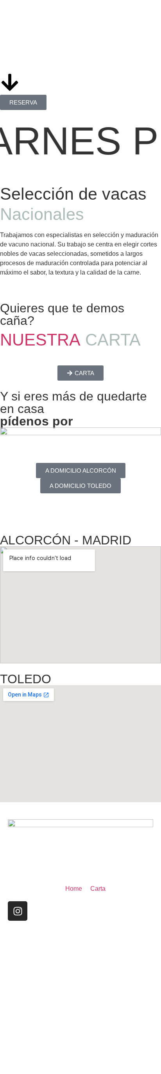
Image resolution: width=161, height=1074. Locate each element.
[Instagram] (17, 911)
